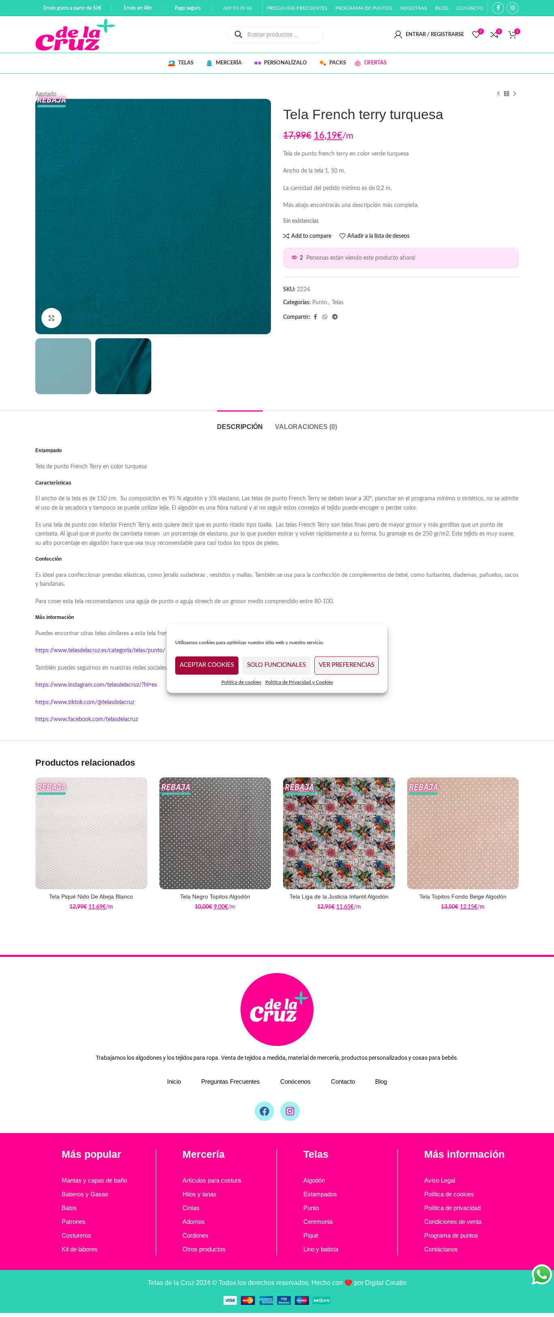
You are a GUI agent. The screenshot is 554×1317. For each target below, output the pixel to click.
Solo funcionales (276, 665)
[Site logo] (75, 34)
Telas (338, 302)
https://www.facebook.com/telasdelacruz (86, 719)
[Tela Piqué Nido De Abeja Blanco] (91, 833)
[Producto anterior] (498, 94)
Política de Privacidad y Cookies (299, 682)
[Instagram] (290, 1111)
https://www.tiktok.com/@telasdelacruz (84, 702)
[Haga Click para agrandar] (51, 318)
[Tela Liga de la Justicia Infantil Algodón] (339, 833)
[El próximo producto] (515, 94)
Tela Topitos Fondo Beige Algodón (463, 896)
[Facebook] (264, 1111)
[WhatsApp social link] (325, 317)
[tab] (240, 422)
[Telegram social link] (335, 317)
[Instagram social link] (513, 8)
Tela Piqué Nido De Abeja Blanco (91, 896)
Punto (319, 302)
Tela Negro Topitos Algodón (215, 896)
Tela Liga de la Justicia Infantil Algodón (339, 896)
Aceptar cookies (207, 665)
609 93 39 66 (237, 8)
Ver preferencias (346, 665)
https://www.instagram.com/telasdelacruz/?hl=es (96, 685)
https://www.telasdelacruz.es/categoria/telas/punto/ (100, 650)
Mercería (204, 1154)
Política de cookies (241, 682)
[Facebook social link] (498, 8)
